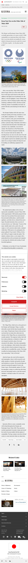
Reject (14, 310)
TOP (2, 476)
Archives (3, 526)
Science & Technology (6, 488)
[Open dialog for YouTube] (19, 537)
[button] (26, 11)
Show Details (19, 297)
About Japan (4, 519)
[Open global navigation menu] (26, 2)
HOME (2, 5)
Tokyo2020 (4, 439)
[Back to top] (26, 538)
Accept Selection (14, 306)
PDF (24, 26)
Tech (25, 439)
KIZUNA (7, 5)
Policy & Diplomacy (6, 485)
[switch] (24, 282)
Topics (2, 513)
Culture (16, 491)
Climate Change (10, 439)
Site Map (3, 533)
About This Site (4, 530)
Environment (17, 485)
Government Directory (6, 522)
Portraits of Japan (5, 494)
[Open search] (23, 1)
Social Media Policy (19, 531)
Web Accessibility (19, 533)
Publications (4, 516)
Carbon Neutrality (19, 439)
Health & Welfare (5, 491)
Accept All (14, 301)
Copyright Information (20, 530)
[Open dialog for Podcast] (23, 537)
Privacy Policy (4, 531)
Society (15, 488)
